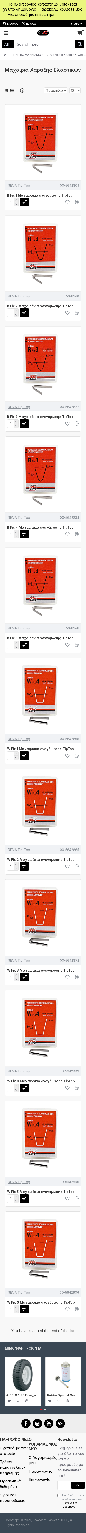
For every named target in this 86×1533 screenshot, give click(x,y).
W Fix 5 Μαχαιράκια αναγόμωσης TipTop (41, 1192)
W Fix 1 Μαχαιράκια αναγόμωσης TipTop (40, 749)
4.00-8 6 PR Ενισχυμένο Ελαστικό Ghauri (22, 1395)
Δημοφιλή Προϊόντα (23, 1348)
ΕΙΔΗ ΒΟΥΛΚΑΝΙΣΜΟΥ (28, 54)
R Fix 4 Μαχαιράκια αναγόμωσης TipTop (40, 527)
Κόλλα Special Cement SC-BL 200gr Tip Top (63, 1395)
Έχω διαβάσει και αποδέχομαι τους (73, 1501)
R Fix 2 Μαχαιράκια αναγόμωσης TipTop (40, 306)
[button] (41, 1409)
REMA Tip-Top (19, 185)
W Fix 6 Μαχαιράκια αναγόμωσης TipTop (41, 1302)
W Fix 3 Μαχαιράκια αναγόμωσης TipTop (41, 970)
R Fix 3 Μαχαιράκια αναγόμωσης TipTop (40, 417)
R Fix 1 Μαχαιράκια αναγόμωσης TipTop (40, 195)
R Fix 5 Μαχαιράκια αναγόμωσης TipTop (40, 638)
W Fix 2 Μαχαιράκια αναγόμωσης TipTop (41, 860)
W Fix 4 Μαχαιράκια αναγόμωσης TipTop (41, 1081)
